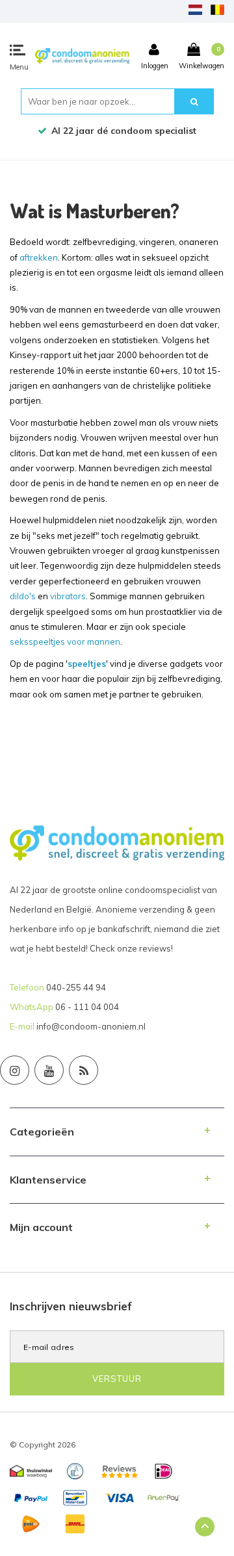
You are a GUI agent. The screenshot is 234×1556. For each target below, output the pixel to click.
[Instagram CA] (14, 1070)
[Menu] (17, 50)
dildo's (23, 596)
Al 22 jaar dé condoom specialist (123, 130)
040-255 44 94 (76, 987)
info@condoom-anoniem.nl (91, 1026)
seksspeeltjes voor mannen (65, 641)
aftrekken (39, 257)
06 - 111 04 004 (87, 1007)
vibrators (68, 596)
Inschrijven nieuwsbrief (71, 1306)
